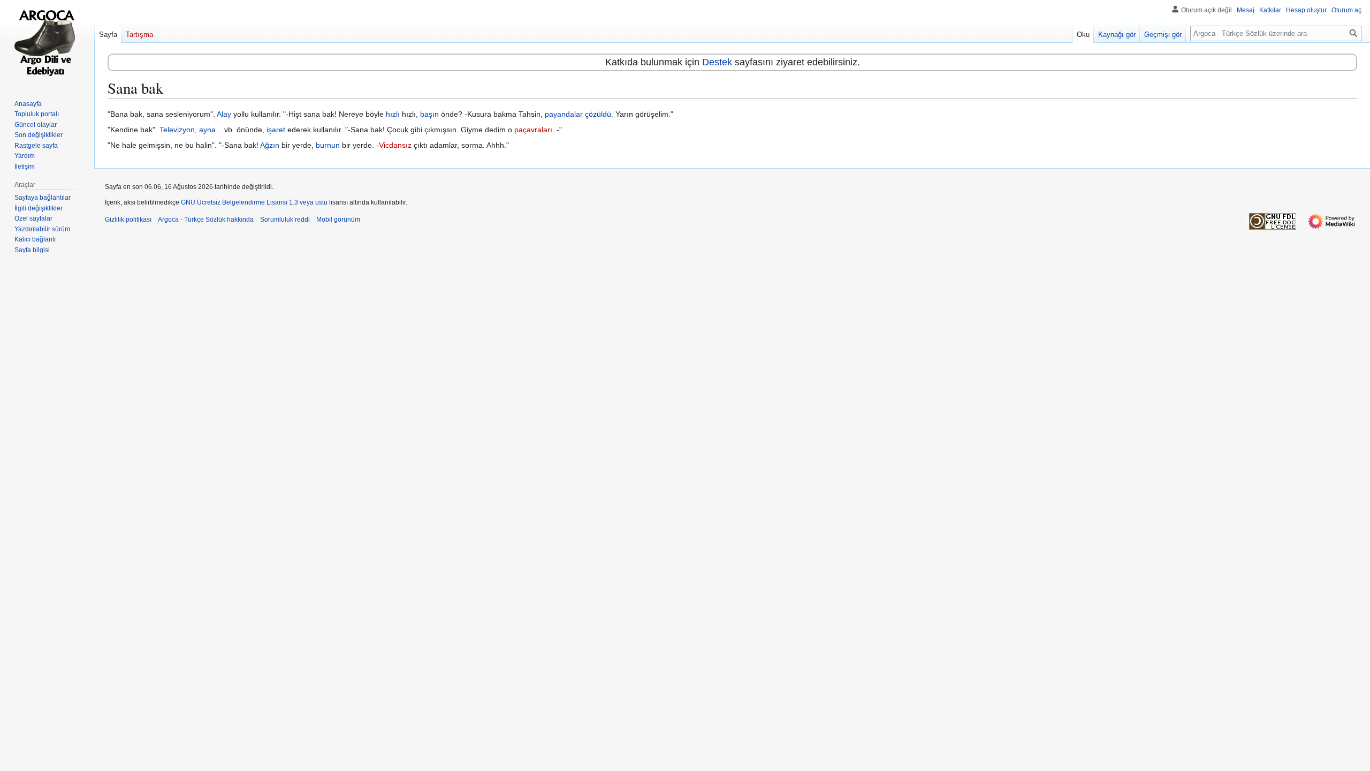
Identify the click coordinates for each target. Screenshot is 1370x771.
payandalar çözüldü (578, 114)
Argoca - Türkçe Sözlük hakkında (206, 219)
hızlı (393, 114)
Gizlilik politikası (128, 219)
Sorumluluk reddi (285, 219)
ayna (207, 129)
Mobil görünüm (338, 219)
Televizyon (177, 129)
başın (429, 114)
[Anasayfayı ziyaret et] (47, 43)
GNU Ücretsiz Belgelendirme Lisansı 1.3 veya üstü (254, 202)
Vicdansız (395, 145)
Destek (717, 62)
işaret (276, 129)
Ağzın (269, 145)
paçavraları (533, 129)
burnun (328, 145)
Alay (224, 114)
